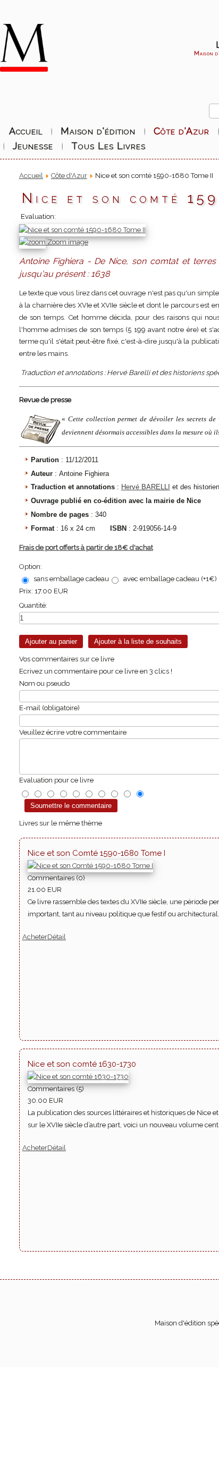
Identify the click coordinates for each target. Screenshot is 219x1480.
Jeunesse (33, 145)
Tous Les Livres (108, 145)
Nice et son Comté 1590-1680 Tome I (96, 853)
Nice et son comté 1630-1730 (82, 1064)
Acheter (34, 937)
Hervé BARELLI (145, 487)
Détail (56, 937)
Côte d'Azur (181, 131)
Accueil (26, 131)
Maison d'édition (98, 131)
